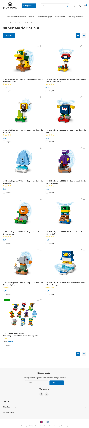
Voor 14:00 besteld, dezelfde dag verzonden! (20, 17)
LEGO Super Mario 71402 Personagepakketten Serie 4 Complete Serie (20, 335)
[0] (85, 6)
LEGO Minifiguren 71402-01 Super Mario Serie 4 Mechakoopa (23, 80)
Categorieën (28, 6)
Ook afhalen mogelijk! (45, 17)
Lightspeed (50, 426)
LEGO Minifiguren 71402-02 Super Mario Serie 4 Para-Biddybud (66, 80)
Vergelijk (8, 91)
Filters (10, 35)
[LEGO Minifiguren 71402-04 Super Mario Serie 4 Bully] (66, 110)
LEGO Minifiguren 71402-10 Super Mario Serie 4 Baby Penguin (65, 284)
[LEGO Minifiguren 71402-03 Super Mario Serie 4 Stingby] (23, 110)
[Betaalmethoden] (41, 422)
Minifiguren (20, 23)
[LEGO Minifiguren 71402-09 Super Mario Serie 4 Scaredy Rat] (23, 263)
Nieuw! (12, 23)
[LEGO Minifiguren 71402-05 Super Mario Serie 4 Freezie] (23, 161)
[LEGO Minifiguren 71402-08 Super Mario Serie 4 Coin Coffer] (66, 212)
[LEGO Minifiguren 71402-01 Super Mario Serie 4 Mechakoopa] (23, 59)
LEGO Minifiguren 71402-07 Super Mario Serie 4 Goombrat (23, 233)
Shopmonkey (64, 426)
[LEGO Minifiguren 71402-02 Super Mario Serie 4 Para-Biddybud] (66, 59)
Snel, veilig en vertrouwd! (76, 17)
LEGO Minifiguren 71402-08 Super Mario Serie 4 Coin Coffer (66, 233)
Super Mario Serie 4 (33, 23)
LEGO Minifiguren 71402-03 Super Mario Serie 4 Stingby (23, 131)
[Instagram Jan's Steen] (46, 394)
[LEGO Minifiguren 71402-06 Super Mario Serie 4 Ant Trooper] (66, 161)
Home (5, 23)
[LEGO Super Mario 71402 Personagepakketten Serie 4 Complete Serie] (23, 314)
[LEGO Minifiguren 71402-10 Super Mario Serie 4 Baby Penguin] (66, 263)
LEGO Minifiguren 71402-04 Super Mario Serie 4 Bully (66, 131)
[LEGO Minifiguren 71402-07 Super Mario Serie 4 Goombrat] (23, 212)
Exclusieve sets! (60, 17)
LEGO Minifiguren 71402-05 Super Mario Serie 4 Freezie (23, 182)
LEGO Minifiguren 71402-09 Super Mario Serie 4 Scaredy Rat (23, 284)
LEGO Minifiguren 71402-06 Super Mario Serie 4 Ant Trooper (66, 182)
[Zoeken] (67, 5)
